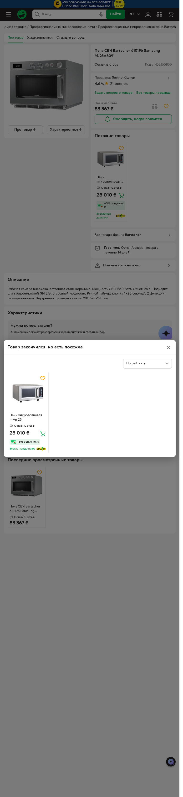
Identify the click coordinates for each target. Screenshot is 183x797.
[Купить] (42, 433)
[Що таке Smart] (41, 449)
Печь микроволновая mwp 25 (26, 417)
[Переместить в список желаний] (42, 378)
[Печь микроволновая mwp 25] (28, 392)
